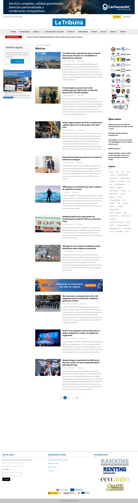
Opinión (123, 32)
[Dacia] (123, 56)
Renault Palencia (114, 209)
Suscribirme (18, 61)
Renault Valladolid (115, 212)
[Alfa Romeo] (113, 51)
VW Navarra (119, 231)
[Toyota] (115, 109)
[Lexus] (128, 77)
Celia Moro (66, 192)
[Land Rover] (118, 77)
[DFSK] (128, 56)
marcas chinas (114, 194)
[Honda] (113, 67)
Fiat (129, 181)
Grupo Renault (114, 190)
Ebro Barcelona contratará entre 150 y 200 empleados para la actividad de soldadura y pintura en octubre (80, 298)
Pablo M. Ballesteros (69, 304)
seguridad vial (125, 216)
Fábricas (36, 32)
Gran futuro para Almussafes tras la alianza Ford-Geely (45, 37)
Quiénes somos (52, 467)
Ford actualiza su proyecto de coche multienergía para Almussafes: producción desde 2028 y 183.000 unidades (80, 90)
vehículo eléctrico (115, 228)
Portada (37, 45)
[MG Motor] (128, 83)
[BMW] (123, 51)
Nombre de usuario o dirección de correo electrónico (17, 460)
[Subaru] (118, 104)
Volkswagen (127, 228)
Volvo (111, 231)
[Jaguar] (113, 72)
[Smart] (113, 104)
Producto (71, 32)
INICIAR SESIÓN (127, 16)
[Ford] (128, 61)
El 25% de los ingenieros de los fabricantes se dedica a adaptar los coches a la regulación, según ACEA (81, 333)
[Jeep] (118, 72)
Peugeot (125, 203)
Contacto (50, 470)
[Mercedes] (123, 83)
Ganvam (119, 187)
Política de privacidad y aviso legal (57, 460)
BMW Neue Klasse (114, 149)
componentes (114, 178)
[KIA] (128, 72)
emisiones (112, 181)
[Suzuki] (123, 104)
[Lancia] (113, 77)
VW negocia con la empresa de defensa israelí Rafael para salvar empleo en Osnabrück (81, 247)
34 (77, 398)
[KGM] (123, 72)
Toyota (112, 225)
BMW (122, 172)
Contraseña (5, 469)
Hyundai (123, 190)
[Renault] (128, 93)
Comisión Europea (122, 175)
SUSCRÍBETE (117, 17)
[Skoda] (127, 98)
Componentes (83, 32)
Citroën (112, 175)
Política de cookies (53, 463)
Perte (118, 203)
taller (128, 222)
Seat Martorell (114, 216)
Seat (125, 212)
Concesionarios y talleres (54, 32)
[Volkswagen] (120, 109)
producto (113, 206)
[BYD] (128, 51)
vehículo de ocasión (123, 225)
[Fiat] (123, 61)
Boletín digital (14, 47)
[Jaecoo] (128, 67)
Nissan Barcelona (115, 200)
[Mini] (113, 88)
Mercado (113, 32)
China (128, 172)
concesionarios (125, 178)
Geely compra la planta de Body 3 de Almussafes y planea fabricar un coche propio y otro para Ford (82, 124)
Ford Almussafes (120, 184)
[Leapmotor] (123, 77)
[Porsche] (123, 93)
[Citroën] (113, 56)
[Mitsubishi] (118, 88)
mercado (123, 194)
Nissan (120, 197)
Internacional (24, 32)
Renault (120, 206)
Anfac (111, 172)
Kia (129, 190)
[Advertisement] (69, 425)
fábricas (42, 45)
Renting (94, 32)
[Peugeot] (118, 93)
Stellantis (113, 219)
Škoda (127, 231)
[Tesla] (128, 104)
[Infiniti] (123, 67)
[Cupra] (118, 56)
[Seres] (120, 98)
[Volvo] (125, 109)
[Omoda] (128, 88)
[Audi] (118, 51)
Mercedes (112, 197)
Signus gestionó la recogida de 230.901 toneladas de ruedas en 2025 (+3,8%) (120, 126)
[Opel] (113, 93)
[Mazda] (118, 83)
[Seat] (114, 98)
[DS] (113, 61)
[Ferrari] (118, 61)
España (13, 32)
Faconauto (121, 181)
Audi (117, 172)
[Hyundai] (118, 67)
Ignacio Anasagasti (68, 61)
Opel (124, 200)
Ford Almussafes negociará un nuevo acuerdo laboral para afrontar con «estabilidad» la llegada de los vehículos (81, 55)
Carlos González (68, 162)
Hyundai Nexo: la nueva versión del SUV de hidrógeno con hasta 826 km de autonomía (120, 142)
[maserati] (113, 83)
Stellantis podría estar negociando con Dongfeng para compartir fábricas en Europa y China (81, 218)
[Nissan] (123, 88)
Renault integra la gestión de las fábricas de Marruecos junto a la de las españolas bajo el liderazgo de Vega (80, 362)
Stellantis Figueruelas (116, 222)
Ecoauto (103, 32)
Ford (111, 184)
